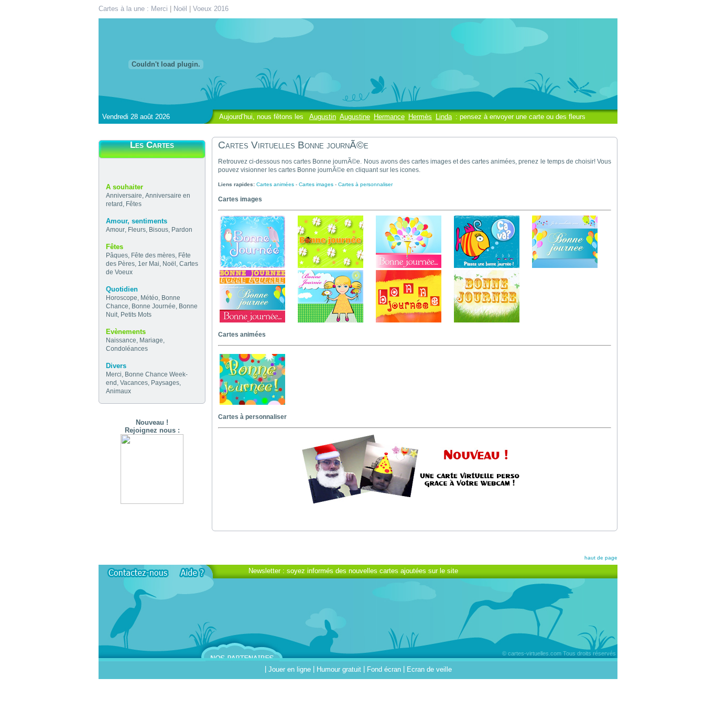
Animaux (118, 391)
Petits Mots (136, 314)
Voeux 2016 (211, 9)
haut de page (600, 558)
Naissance (121, 340)
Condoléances (127, 348)
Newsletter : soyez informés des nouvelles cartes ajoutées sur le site (353, 571)
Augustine (355, 117)
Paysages (165, 382)
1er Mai (148, 263)
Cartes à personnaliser (365, 184)
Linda (444, 117)
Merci (159, 9)
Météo (149, 298)
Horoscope (121, 298)
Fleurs (137, 229)
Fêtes (134, 204)
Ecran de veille (429, 669)
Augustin (322, 117)
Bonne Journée (154, 306)
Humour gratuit (339, 669)
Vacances (134, 382)
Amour (115, 229)
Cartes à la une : (125, 9)
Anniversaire (124, 195)
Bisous (158, 229)
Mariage (151, 340)
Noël (180, 9)
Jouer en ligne (289, 669)
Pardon (181, 229)
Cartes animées (275, 184)
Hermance (389, 117)
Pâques (117, 255)
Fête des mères (153, 255)
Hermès (420, 117)
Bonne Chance (146, 374)
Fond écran (384, 669)
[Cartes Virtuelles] (152, 501)
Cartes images (316, 184)
